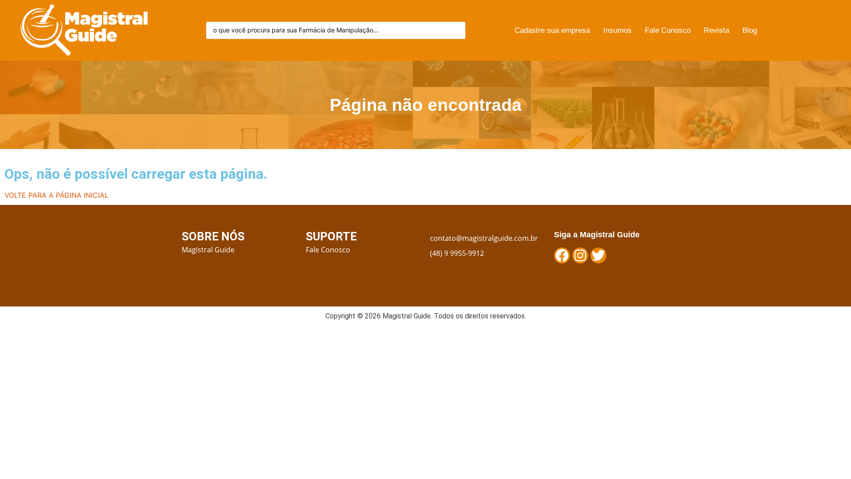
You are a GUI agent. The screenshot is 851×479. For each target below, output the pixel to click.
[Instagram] (580, 255)
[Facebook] (562, 255)
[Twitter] (598, 255)
